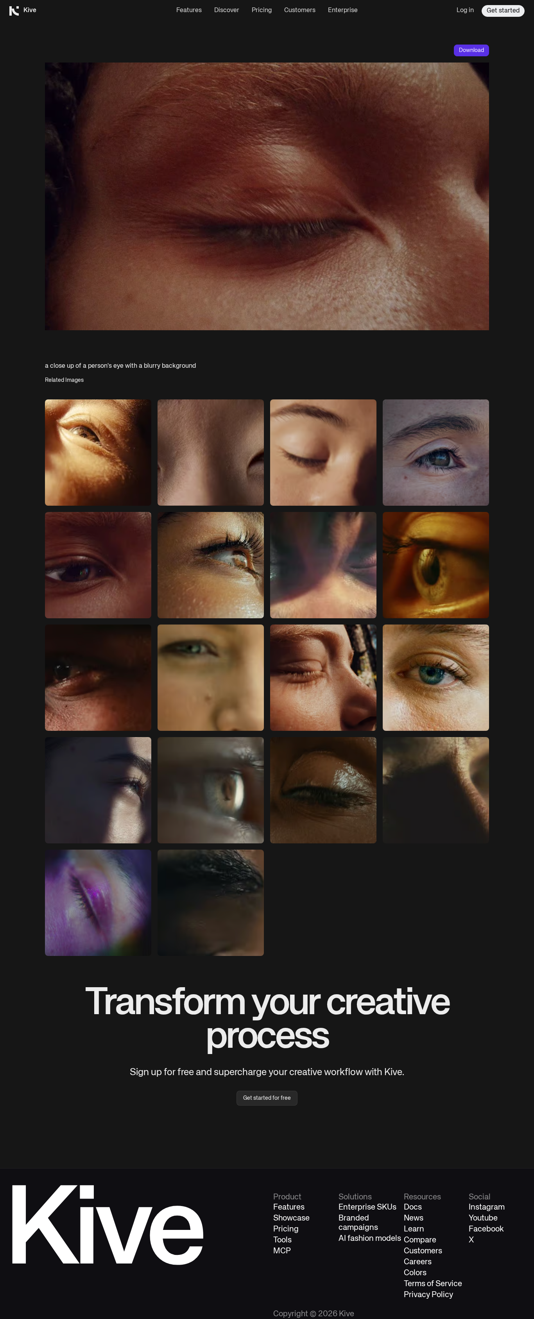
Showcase (291, 1218)
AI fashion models (370, 1239)
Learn (414, 1229)
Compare (420, 1240)
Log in (465, 10)
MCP (282, 1251)
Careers (418, 1262)
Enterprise (343, 10)
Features (189, 10)
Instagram (487, 1207)
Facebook (486, 1229)
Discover (226, 10)
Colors (415, 1273)
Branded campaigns (358, 1223)
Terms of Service (433, 1284)
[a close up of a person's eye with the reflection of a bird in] (211, 790)
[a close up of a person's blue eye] (436, 678)
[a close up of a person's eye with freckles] (436, 452)
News (413, 1218)
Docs (413, 1207)
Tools (282, 1240)
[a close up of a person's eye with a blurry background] (98, 452)
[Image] (211, 452)
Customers (299, 10)
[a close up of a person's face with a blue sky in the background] (98, 790)
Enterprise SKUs (367, 1207)
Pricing (262, 10)
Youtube (483, 1218)
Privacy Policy (428, 1295)
